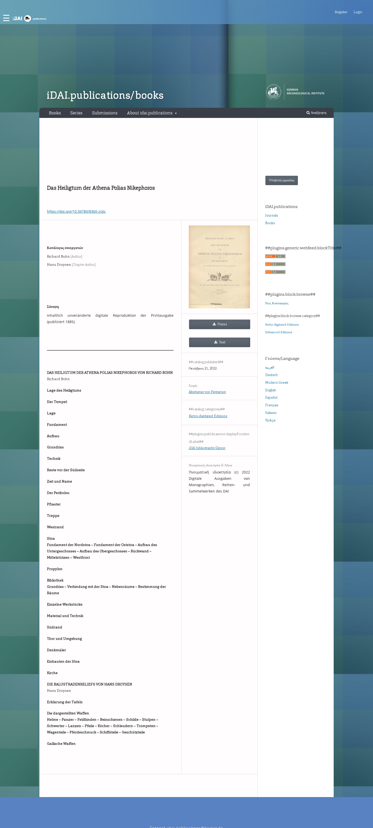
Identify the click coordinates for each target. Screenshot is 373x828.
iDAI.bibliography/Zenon (207, 448)
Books (55, 113)
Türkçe (270, 420)
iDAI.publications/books (105, 95)
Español (271, 397)
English (270, 390)
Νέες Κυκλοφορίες (277, 303)
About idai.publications (150, 113)
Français (271, 405)
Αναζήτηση (318, 112)
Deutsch (271, 375)
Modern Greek (276, 382)
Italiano (271, 413)
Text (221, 342)
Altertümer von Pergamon (207, 392)
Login (357, 12)
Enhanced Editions (278, 332)
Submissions (104, 113)
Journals (271, 215)
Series (76, 113)
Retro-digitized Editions (208, 416)
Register (341, 12)
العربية (269, 367)
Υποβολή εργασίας (281, 180)
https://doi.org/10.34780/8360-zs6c (76, 211)
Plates (222, 324)
